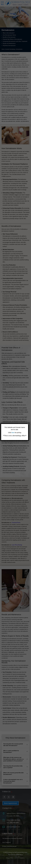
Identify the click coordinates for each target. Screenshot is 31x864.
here (13, 432)
